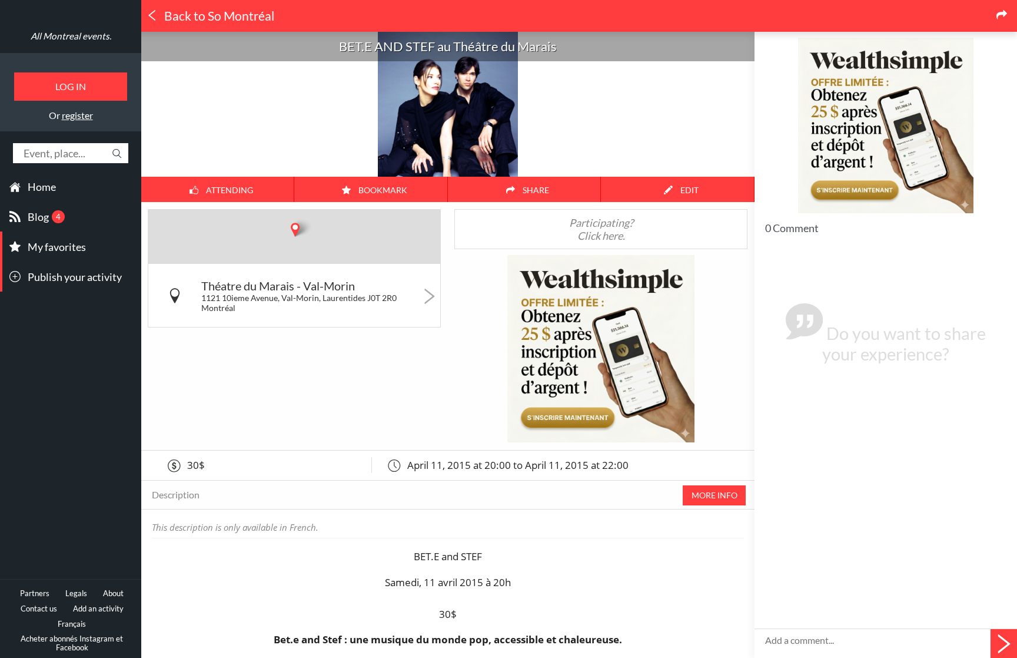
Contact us (39, 608)
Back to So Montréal (218, 16)
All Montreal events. (71, 36)
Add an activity (98, 608)
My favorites (57, 246)
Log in (70, 86)
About (113, 593)
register (77, 115)
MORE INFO (714, 495)
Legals (76, 593)
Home (42, 186)
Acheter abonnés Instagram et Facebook (72, 643)
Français (72, 624)
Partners (34, 593)
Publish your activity (75, 276)
